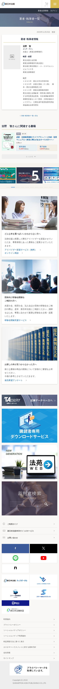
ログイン (53, 11)
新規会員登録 (43, 11)
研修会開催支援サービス (16, 320)
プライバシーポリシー (12, 625)
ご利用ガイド (12, 524)
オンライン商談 (12, 253)
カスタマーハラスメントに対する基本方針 (19, 647)
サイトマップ (8, 658)
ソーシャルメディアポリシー (14, 630)
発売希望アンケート (14, 380)
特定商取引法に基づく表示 (13, 642)
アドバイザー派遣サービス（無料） (21, 250)
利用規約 (6, 619)
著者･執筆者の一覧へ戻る (29, 115)
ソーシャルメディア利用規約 (14, 636)
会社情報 (6, 653)
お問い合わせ (12, 538)
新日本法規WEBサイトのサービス (20, 531)
